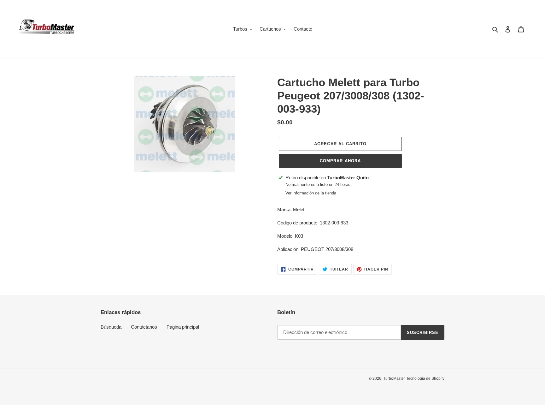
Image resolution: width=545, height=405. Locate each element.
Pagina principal (183, 327)
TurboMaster (394, 378)
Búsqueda (111, 327)
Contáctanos (144, 327)
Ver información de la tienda (310, 193)
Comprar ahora (340, 160)
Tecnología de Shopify (425, 378)
